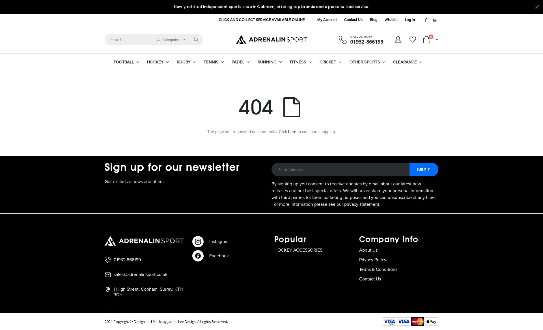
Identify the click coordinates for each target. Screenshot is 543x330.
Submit (423, 169)
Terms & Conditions (378, 269)
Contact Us (353, 20)
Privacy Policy (372, 260)
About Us (368, 250)
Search (196, 39)
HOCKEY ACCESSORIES (298, 250)
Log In (410, 20)
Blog (373, 20)
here (292, 132)
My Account (327, 20)
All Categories (168, 40)
